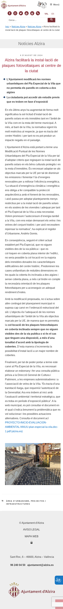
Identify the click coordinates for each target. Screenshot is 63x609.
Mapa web (31, 536)
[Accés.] (31, 543)
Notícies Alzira (18, 26)
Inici (7, 26)
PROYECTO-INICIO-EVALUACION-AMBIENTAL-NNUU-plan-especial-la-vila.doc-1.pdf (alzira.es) (31, 427)
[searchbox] (31, 20)
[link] (46, 14)
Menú (56, 4)
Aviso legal (31, 529)
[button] (51, 20)
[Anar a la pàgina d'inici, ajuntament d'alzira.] (23, 5)
